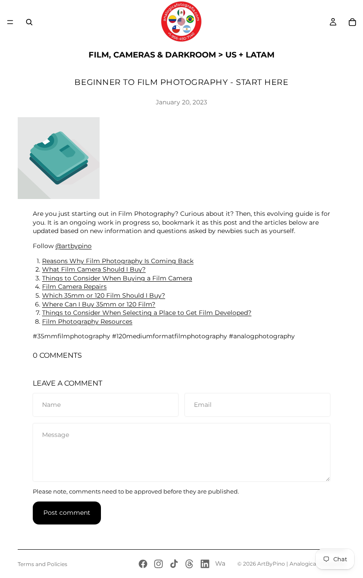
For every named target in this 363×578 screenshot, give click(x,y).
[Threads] (189, 564)
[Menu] (10, 22)
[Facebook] (143, 564)
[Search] (29, 22)
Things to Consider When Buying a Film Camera (117, 278)
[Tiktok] (174, 564)
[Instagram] (158, 564)
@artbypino (73, 246)
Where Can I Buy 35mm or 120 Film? (98, 304)
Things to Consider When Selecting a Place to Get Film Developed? (146, 313)
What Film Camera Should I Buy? (94, 269)
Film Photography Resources (87, 321)
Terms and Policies (42, 564)
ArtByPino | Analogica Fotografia (301, 563)
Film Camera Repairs (74, 287)
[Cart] (352, 22)
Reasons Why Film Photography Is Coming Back (117, 261)
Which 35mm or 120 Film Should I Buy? (103, 295)
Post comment (66, 513)
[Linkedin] (205, 564)
